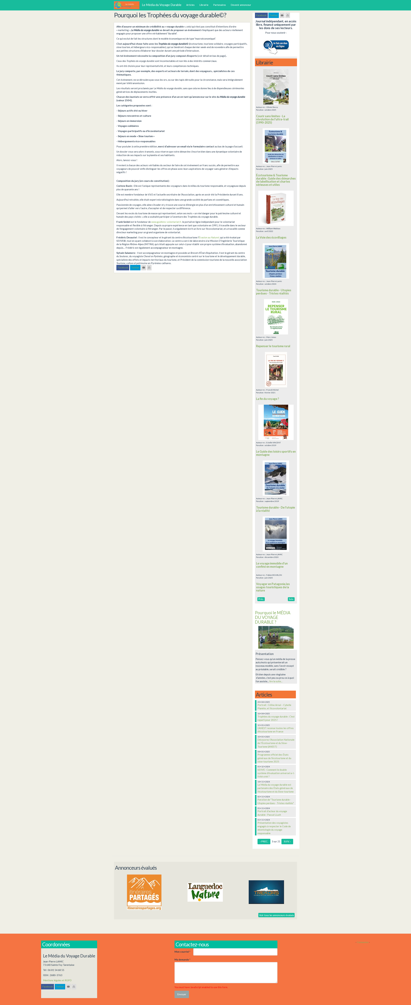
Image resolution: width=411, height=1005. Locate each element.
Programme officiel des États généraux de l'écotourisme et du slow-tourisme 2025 (274, 758)
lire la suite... (275, 681)
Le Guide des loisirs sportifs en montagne (276, 453)
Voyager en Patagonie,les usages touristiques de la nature (273, 587)
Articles (190, 4)
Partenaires (219, 4)
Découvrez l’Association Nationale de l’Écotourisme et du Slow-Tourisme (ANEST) (276, 743)
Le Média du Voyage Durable (161, 5)
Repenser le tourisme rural (273, 346)
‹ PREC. (264, 841)
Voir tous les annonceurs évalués (276, 915)
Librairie (203, 4)
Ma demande (182, 959)
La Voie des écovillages (271, 237)
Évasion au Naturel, (209, 237)
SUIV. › (287, 841)
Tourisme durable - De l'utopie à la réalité (275, 509)
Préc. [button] (261, 599)
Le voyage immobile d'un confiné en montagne (272, 565)
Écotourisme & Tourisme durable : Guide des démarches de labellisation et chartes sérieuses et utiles (276, 179)
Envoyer (181, 994)
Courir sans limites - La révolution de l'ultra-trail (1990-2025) (272, 119)
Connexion (362, 942)
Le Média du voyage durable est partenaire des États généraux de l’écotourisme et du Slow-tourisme (276, 788)
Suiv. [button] (291, 599)
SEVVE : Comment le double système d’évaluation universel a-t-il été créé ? (276, 773)
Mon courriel (182, 951)
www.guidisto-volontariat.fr (166, 221)
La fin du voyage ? (267, 399)
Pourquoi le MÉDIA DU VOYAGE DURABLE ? (272, 617)
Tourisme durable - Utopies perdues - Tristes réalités (273, 291)
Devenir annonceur (241, 4)
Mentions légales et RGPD (57, 980)
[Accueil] (128, 5)
